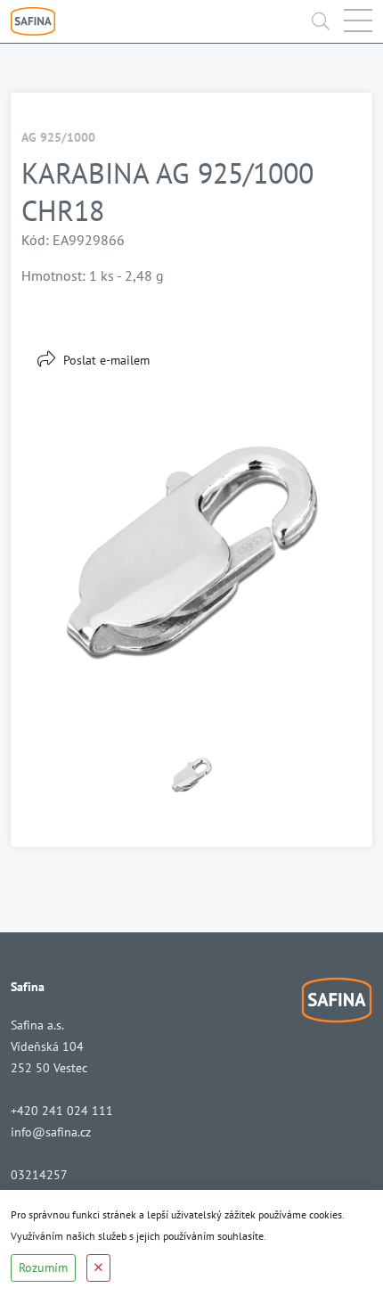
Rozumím (43, 1267)
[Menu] (358, 21)
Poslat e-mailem (106, 360)
